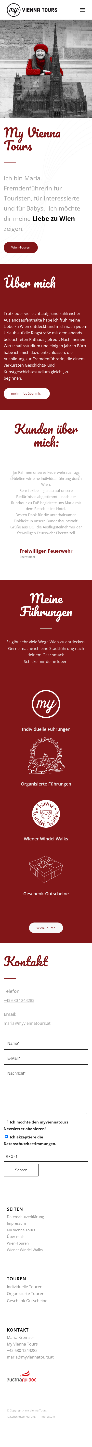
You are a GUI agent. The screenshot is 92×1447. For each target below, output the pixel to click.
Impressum (16, 1223)
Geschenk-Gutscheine (27, 1300)
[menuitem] (82, 10)
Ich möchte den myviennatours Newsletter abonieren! (36, 1125)
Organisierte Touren (25, 1293)
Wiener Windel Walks (25, 1249)
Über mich (16, 1236)
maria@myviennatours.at (27, 1023)
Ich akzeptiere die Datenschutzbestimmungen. (30, 1140)
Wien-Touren (18, 1243)
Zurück (13, 476)
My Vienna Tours (21, 1229)
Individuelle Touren (24, 1286)
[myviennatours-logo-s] (38, 10)
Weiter (78, 476)
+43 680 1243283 (19, 1000)
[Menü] (82, 10)
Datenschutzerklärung (25, 1216)
